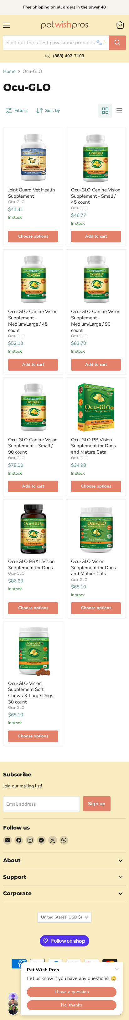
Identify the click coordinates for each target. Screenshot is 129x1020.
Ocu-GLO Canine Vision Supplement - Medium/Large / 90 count (96, 320)
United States (61, 917)
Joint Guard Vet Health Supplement (31, 193)
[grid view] (105, 111)
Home (9, 71)
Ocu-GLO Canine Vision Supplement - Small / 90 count (33, 446)
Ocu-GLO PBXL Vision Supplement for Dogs (31, 564)
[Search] (117, 43)
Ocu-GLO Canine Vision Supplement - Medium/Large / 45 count (33, 320)
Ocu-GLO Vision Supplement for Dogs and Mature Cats (93, 567)
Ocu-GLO (16, 201)
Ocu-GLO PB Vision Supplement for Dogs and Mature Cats (93, 446)
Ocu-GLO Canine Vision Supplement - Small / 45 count (96, 196)
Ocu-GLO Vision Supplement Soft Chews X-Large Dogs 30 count (30, 692)
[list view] (119, 111)
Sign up (97, 803)
